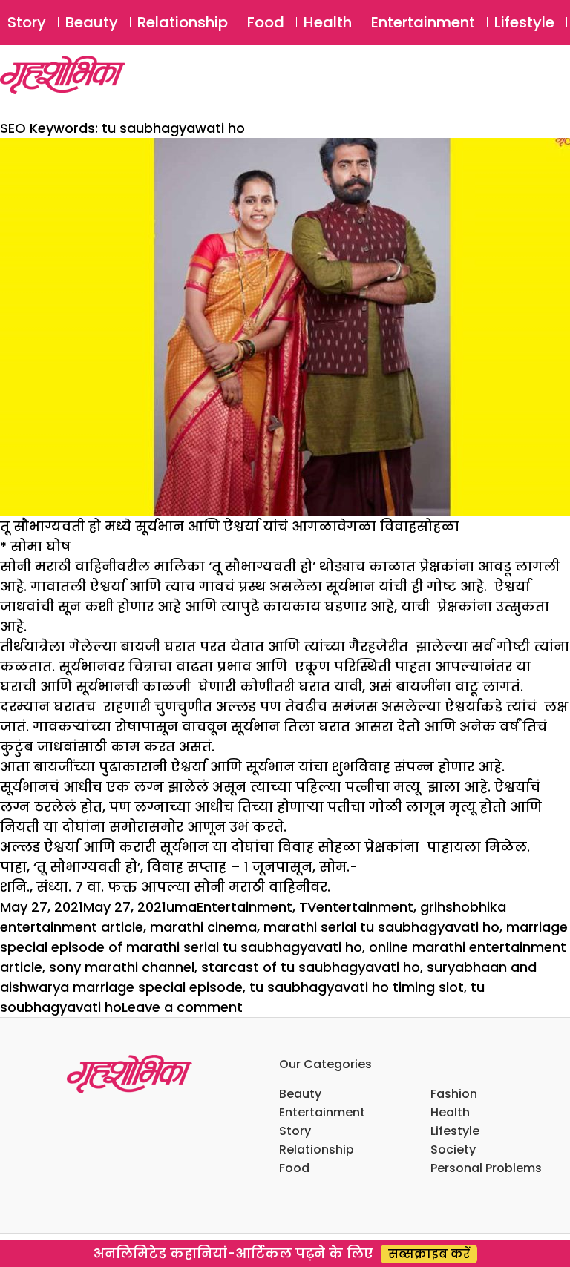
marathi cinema (203, 927)
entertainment (364, 907)
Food (265, 22)
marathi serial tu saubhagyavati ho (381, 927)
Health (328, 22)
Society (453, 1149)
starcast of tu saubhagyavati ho (310, 967)
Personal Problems (486, 1167)
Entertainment (423, 22)
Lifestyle (524, 22)
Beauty (91, 22)
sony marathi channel (121, 967)
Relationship (182, 22)
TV (307, 907)
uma (181, 907)
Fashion (453, 1093)
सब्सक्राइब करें (429, 1254)
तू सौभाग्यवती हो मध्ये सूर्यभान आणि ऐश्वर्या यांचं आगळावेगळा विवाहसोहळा (229, 526)
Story (26, 22)
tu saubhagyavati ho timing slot (356, 987)
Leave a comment (182, 1007)
